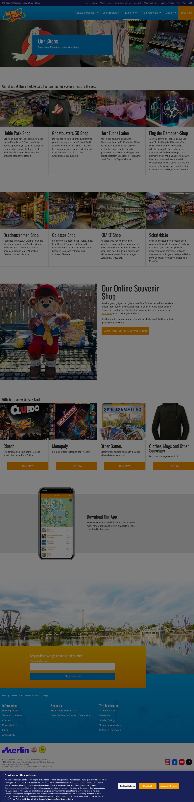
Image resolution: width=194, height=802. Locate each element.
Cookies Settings (127, 786)
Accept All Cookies (168, 786)
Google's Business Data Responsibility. (56, 799)
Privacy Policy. (31, 799)
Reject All (147, 786)
